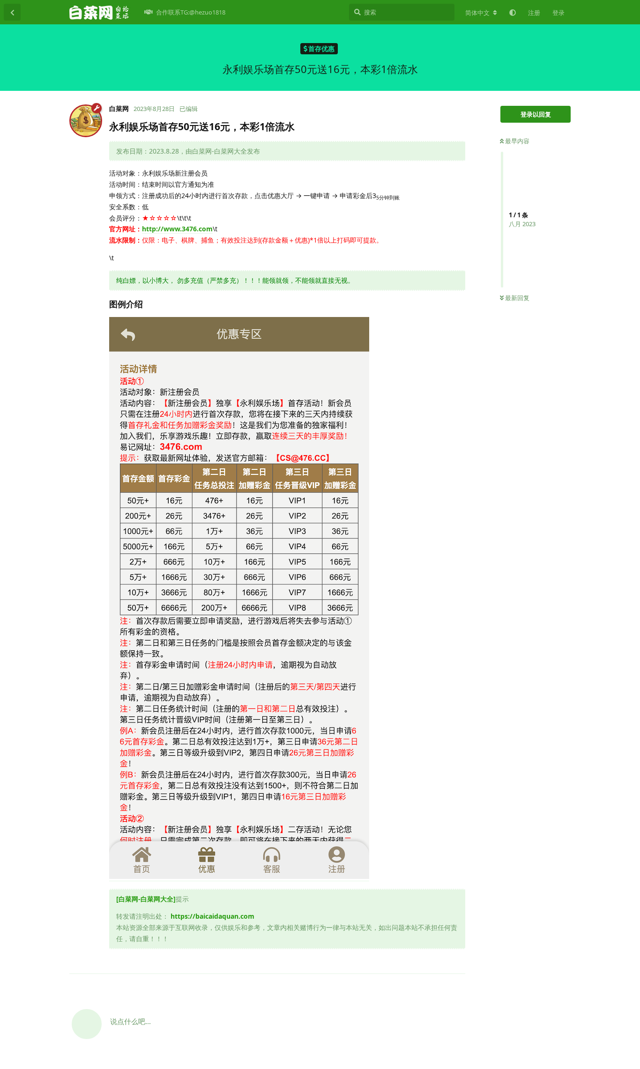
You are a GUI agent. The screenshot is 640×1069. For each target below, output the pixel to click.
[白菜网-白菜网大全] (146, 898)
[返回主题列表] (12, 12)
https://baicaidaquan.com (212, 916)
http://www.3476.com (177, 228)
